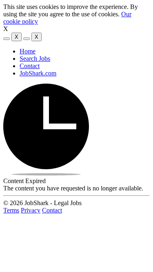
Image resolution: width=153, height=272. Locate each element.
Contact (30, 65)
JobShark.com (38, 73)
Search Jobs (35, 58)
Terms (11, 210)
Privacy (30, 210)
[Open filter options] (6, 39)
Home (27, 51)
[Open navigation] (26, 39)
